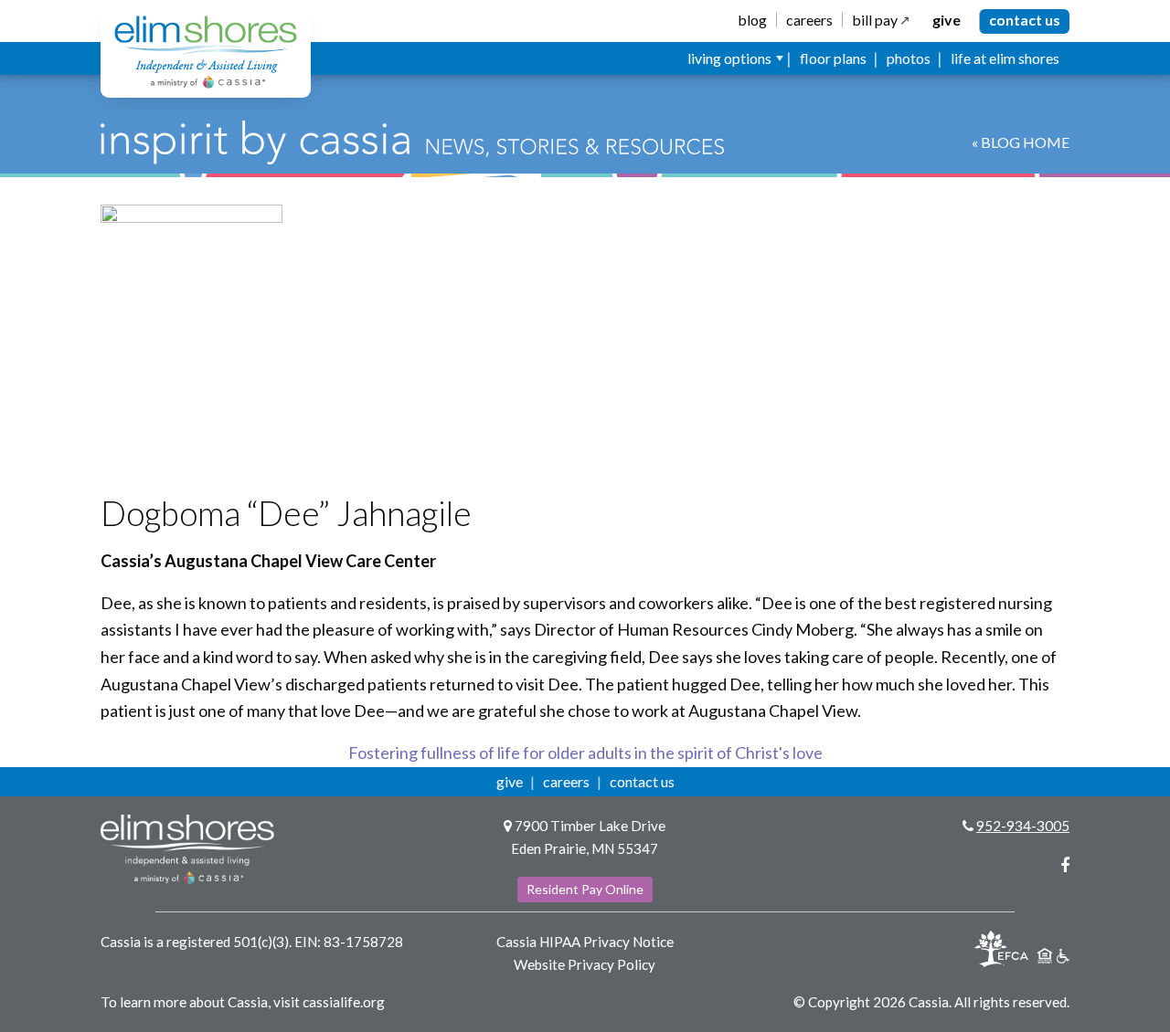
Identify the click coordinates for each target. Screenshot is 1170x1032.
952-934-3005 (1022, 825)
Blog (752, 20)
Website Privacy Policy (584, 964)
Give (946, 20)
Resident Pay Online (585, 889)
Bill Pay (875, 20)
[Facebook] (1064, 865)
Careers (809, 20)
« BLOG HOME (1020, 142)
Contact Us (1024, 19)
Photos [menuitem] (909, 58)
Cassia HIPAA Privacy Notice (585, 941)
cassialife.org (344, 1002)
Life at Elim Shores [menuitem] (1005, 58)
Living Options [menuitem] (729, 58)
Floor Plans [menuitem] (833, 58)
